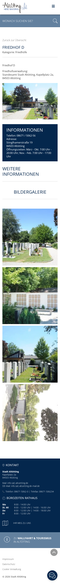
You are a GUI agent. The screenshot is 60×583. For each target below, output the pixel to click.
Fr (3, 513)
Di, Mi (5, 507)
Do (3, 510)
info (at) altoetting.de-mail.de (25, 485)
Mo (4, 504)
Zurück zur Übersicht (14, 40)
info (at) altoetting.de (18, 482)
